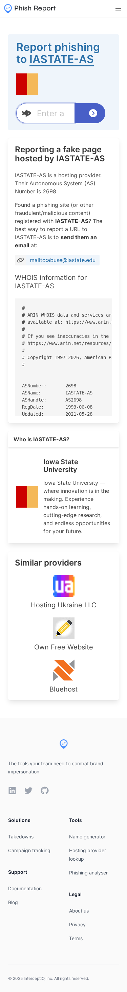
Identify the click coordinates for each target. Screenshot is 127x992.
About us (79, 911)
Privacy (77, 924)
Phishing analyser (88, 872)
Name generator (87, 836)
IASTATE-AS (61, 59)
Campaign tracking (29, 850)
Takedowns (21, 836)
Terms (76, 938)
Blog (13, 902)
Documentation (25, 888)
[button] (118, 9)
